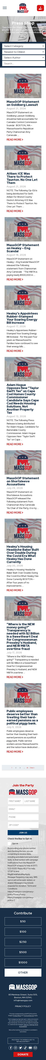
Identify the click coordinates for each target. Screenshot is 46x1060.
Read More (14, 139)
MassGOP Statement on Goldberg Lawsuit (23, 103)
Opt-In (15, 843)
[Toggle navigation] (5, 7)
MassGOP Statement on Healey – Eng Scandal (23, 248)
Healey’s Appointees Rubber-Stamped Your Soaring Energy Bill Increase (22, 318)
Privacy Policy (17, 1015)
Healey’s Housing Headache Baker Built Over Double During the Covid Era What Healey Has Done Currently (23, 554)
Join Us (23, 832)
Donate (23, 1054)
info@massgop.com (23, 1000)
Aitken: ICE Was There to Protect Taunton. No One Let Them (22, 178)
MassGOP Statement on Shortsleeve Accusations (23, 481)
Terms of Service (29, 1015)
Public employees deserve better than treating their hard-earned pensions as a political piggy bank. (22, 717)
